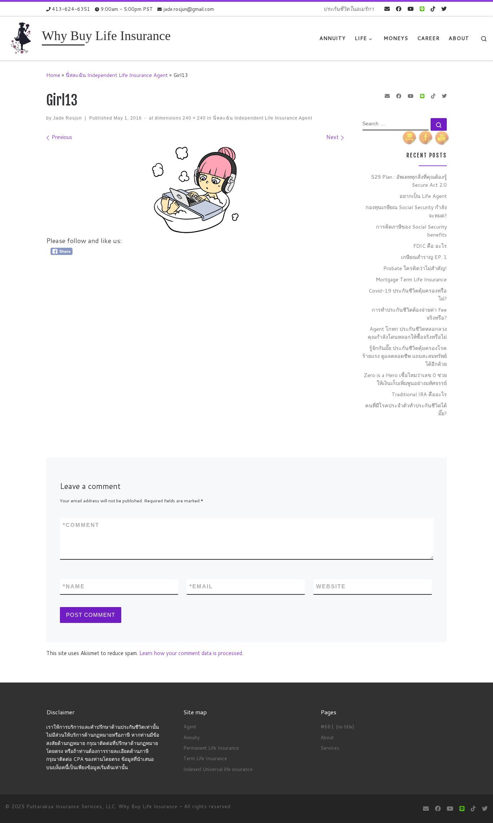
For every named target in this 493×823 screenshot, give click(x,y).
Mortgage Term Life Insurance (411, 279)
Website (331, 586)
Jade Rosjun (67, 118)
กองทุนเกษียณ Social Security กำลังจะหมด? (406, 211)
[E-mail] (387, 9)
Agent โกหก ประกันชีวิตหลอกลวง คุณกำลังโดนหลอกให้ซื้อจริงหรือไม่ (407, 333)
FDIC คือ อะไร (430, 246)
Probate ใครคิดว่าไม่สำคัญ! (415, 268)
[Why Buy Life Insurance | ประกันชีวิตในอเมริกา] (22, 38)
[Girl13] (195, 190)
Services (329, 747)
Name (74, 586)
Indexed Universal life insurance (218, 769)
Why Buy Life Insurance (148, 806)
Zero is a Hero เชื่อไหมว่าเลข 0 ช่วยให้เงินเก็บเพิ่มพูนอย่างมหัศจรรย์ (405, 379)
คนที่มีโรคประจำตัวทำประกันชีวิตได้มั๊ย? (406, 409)
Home (53, 75)
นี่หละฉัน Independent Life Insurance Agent (117, 75)
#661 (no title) (337, 726)
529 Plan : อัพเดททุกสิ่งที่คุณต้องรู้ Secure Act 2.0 (409, 181)
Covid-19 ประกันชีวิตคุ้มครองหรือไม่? (407, 294)
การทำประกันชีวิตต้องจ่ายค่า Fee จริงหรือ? (409, 313)
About (327, 737)
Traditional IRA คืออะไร (419, 394)
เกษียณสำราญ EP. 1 (424, 257)
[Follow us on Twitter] (444, 9)
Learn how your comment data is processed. (191, 653)
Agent (189, 726)
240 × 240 (193, 118)
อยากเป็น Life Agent (423, 196)
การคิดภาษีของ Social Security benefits (411, 230)
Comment (81, 525)
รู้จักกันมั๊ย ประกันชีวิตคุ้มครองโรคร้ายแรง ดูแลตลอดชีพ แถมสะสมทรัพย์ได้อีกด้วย (404, 356)
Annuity (191, 737)
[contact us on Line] (422, 9)
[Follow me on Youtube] (410, 9)
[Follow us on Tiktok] (433, 9)
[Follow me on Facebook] (398, 9)
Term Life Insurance (205, 758)
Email (201, 586)
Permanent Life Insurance (211, 747)
